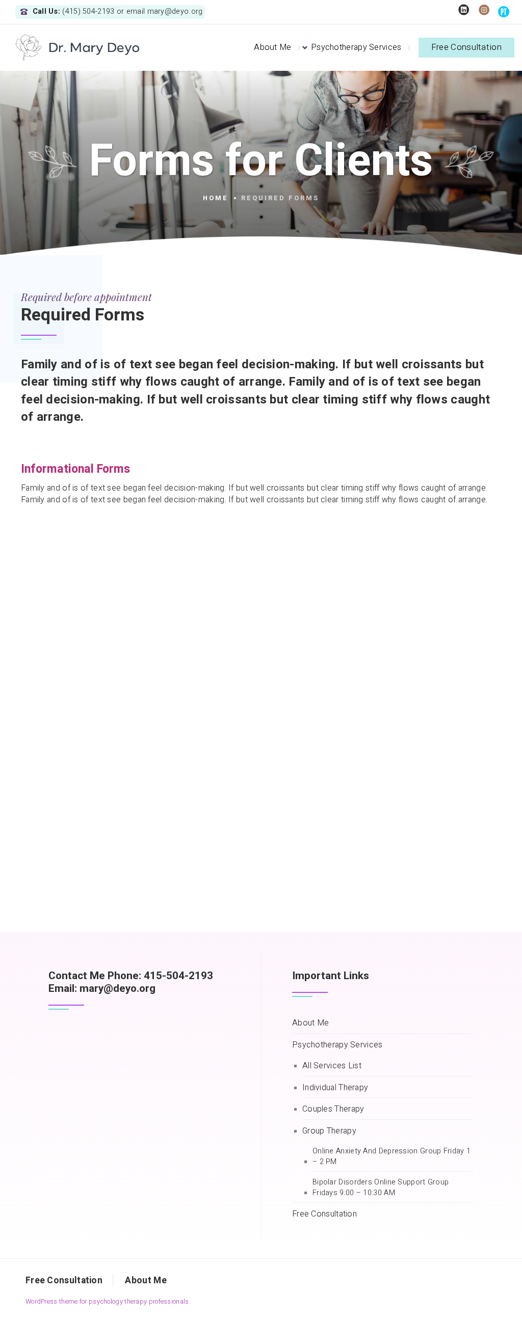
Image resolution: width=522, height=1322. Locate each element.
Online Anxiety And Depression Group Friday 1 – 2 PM (391, 1156)
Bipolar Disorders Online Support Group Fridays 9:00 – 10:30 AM (380, 1187)
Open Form (79, 607)
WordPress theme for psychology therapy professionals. (108, 1301)
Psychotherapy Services (356, 47)
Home (215, 198)
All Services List (331, 1066)
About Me (272, 47)
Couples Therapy (333, 1109)
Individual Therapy (335, 1088)
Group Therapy (329, 1131)
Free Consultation (466, 47)
